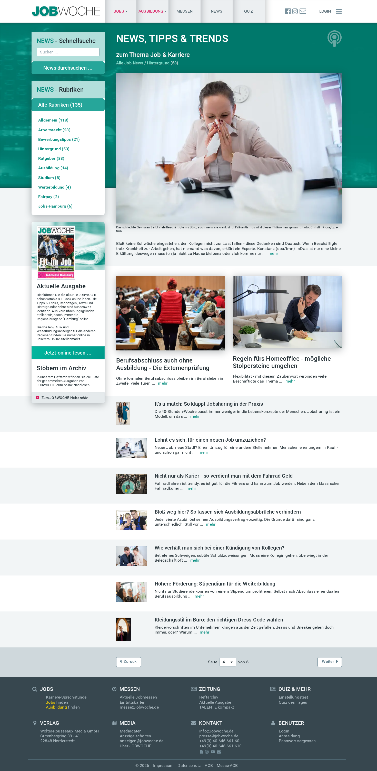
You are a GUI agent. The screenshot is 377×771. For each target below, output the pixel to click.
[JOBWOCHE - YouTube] (212, 751)
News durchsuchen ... (68, 68)
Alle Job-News (129, 62)
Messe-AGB (227, 765)
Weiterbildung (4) (54, 187)
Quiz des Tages (293, 702)
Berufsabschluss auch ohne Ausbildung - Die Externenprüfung (163, 364)
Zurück (130, 661)
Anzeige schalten (135, 735)
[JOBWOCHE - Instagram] (295, 11)
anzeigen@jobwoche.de (141, 740)
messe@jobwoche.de (139, 707)
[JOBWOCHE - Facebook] (287, 11)
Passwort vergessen (297, 740)
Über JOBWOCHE (135, 746)
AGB (209, 765)
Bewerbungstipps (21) (59, 139)
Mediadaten (131, 731)
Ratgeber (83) (51, 158)
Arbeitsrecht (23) (54, 129)
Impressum (163, 765)
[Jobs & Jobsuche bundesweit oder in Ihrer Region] (66, 11)
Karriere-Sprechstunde (66, 697)
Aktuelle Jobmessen (138, 697)
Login (325, 11)
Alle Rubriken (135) (60, 105)
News (216, 11)
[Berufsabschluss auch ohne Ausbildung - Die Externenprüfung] (170, 313)
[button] (121, 11)
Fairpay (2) (48, 196)
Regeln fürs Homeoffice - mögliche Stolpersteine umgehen (282, 362)
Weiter (328, 661)
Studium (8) (49, 177)
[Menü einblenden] (337, 11)
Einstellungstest (293, 697)
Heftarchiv (209, 697)
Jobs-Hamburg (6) (55, 206)
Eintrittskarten (132, 702)
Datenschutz (189, 765)
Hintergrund (158, 62)
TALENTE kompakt (216, 707)
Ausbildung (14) (53, 167)
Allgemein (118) (53, 120)
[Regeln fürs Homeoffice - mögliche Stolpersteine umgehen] (287, 312)
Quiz (248, 11)
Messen (184, 11)
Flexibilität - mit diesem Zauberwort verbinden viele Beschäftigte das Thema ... (279, 379)
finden (57, 702)
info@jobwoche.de (216, 731)
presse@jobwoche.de (218, 735)
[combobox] (227, 662)
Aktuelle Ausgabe (215, 702)
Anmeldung (289, 735)
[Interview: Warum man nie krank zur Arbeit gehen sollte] (229, 148)
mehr (273, 253)
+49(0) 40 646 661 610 (220, 746)
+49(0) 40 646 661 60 (219, 740)
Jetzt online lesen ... (68, 353)
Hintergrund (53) (54, 148)
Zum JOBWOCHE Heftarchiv (65, 398)
